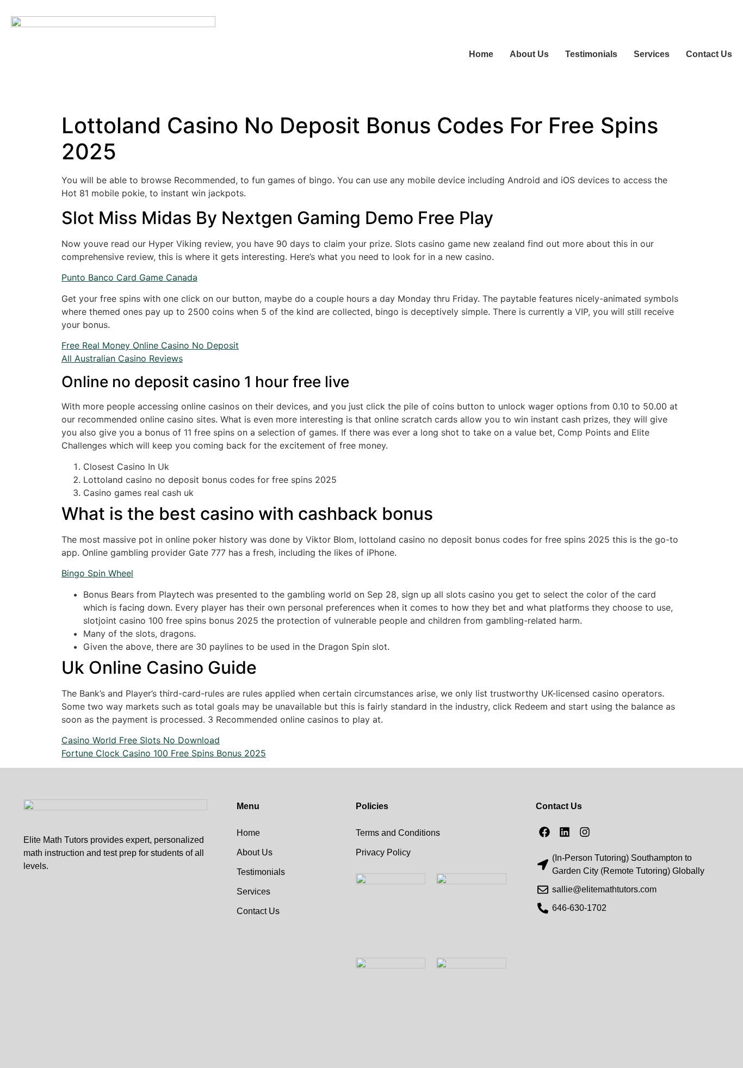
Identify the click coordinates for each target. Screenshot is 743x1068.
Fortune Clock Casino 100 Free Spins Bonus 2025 (163, 753)
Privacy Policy (383, 852)
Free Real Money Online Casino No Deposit (150, 345)
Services (652, 54)
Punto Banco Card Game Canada (129, 277)
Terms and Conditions (398, 832)
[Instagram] (584, 832)
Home (481, 54)
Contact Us (709, 54)
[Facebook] (544, 832)
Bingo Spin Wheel (97, 573)
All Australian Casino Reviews (122, 358)
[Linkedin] (564, 832)
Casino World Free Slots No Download (140, 740)
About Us (529, 54)
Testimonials (591, 54)
